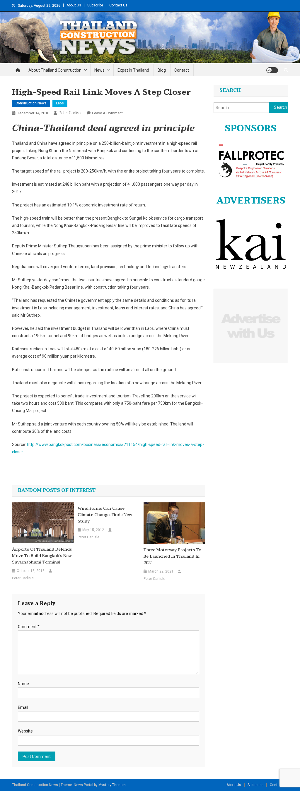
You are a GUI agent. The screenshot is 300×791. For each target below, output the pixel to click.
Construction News (31, 103)
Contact (181, 70)
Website (25, 731)
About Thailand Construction (54, 70)
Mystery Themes (112, 785)
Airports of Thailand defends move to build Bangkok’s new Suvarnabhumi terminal (42, 556)
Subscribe (95, 5)
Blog (162, 70)
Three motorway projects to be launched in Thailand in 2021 (172, 556)
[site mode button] (272, 70)
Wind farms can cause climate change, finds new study (105, 515)
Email (23, 707)
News (99, 70)
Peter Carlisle (70, 113)
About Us (74, 5)
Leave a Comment (107, 113)
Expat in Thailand (133, 70)
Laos (60, 103)
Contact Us (118, 5)
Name (23, 683)
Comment (29, 626)
